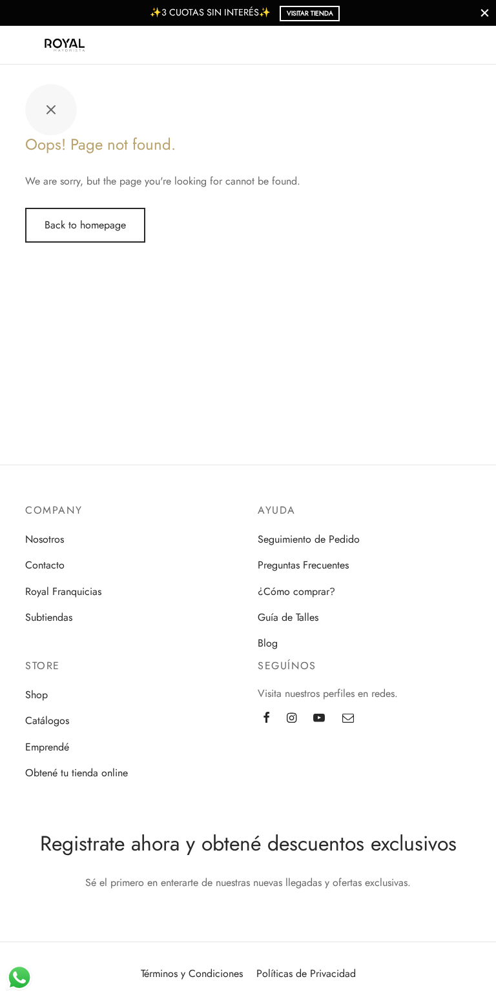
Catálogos (47, 720)
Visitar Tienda (310, 13)
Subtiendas (48, 617)
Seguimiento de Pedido (309, 539)
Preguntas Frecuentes (303, 565)
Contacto (45, 565)
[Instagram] (292, 718)
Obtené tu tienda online (76, 772)
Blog (268, 643)
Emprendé (47, 747)
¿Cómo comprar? (296, 591)
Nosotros (44, 539)
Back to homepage (85, 224)
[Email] (348, 718)
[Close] (485, 12)
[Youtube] (319, 718)
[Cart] (469, 45)
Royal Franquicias (63, 591)
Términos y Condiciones (192, 973)
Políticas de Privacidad (306, 973)
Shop (36, 694)
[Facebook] (266, 718)
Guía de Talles (288, 617)
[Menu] (27, 45)
